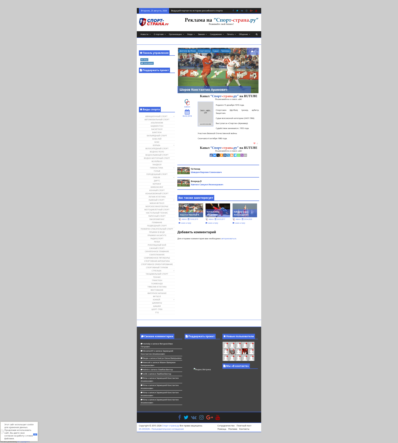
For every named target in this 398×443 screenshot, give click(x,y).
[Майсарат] (245, 351)
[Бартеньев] (251, 351)
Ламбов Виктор (165, 369)
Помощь (221, 429)
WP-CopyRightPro (23, 442)
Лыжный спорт (156, 200)
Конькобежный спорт (157, 193)
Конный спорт (157, 190)
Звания (201, 34)
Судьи (216, 51)
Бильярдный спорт (157, 135)
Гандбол (156, 164)
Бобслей (156, 139)
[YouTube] (217, 417)
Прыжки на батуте (156, 235)
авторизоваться (228, 238)
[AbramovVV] (238, 358)
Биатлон (157, 132)
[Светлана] (251, 345)
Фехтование (157, 290)
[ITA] (238, 351)
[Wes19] (232, 351)
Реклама (232, 429)
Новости (144, 34)
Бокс (157, 142)
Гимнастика (156, 168)
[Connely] (245, 345)
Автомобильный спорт (156, 119)
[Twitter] (186, 417)
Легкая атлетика (157, 196)
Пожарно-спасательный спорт (157, 229)
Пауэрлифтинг (156, 219)
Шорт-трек (156, 309)
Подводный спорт (157, 225)
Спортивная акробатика (157, 261)
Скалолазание (156, 254)
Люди (190, 34)
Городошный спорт (157, 174)
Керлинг (157, 184)
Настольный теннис (157, 213)
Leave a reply (186, 223)
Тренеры (225, 51)
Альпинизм (157, 122)
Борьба (156, 145)
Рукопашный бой (157, 245)
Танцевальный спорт (157, 274)
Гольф (157, 171)
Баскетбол (157, 129)
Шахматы (157, 303)
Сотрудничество (226, 425)
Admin (187, 107)
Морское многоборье (157, 206)
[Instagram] (201, 417)
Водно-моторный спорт (157, 158)
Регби (157, 241)
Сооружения (216, 34)
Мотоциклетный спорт (156, 209)
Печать (230, 34)
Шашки (157, 306)
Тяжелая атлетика (156, 287)
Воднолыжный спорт (157, 155)
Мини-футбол (157, 203)
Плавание (157, 222)
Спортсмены (204, 51)
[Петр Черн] (232, 345)
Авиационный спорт (156, 116)
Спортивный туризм (157, 267)
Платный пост (244, 425)
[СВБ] (232, 358)
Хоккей (156, 299)
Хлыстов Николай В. (190, 215)
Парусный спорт (157, 216)
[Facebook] (179, 417)
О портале (159, 34)
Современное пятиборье (157, 258)
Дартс (157, 180)
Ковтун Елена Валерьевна (169, 358)
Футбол (157, 296)
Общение (243, 34)
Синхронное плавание (157, 251)
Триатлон (157, 280)
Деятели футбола (187, 51)
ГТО (157, 312)
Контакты (244, 429)
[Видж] (245, 358)
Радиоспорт (156, 238)
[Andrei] (226, 358)
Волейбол (157, 161)
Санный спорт (157, 248)
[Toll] (226, 345)
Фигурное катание (156, 293)
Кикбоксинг (157, 187)
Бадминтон (157, 126)
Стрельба (156, 270)
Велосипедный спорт (157, 148)
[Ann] (238, 345)
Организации (175, 34)
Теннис (157, 277)
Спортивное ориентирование (157, 264)
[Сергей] (251, 358)
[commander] (226, 351)
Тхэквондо (157, 283)
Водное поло (157, 151)
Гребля (156, 177)
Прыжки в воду (157, 232)
